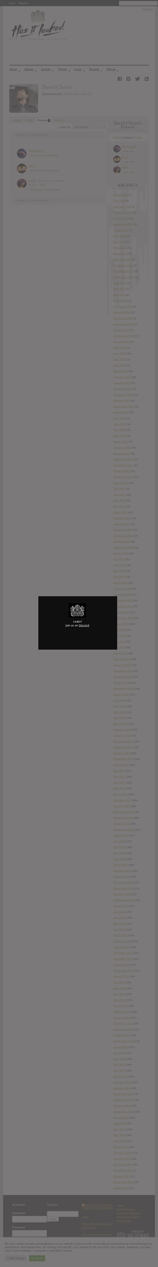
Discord (84, 625)
